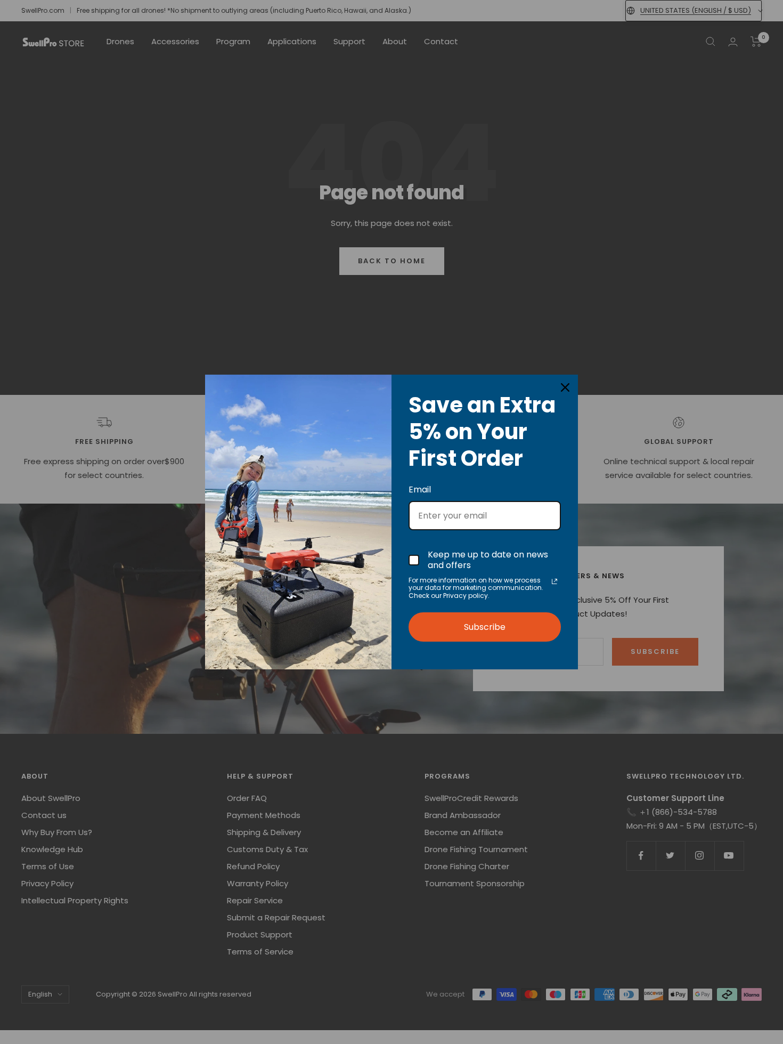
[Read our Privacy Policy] (554, 581)
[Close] (565, 387)
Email (420, 489)
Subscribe (484, 627)
